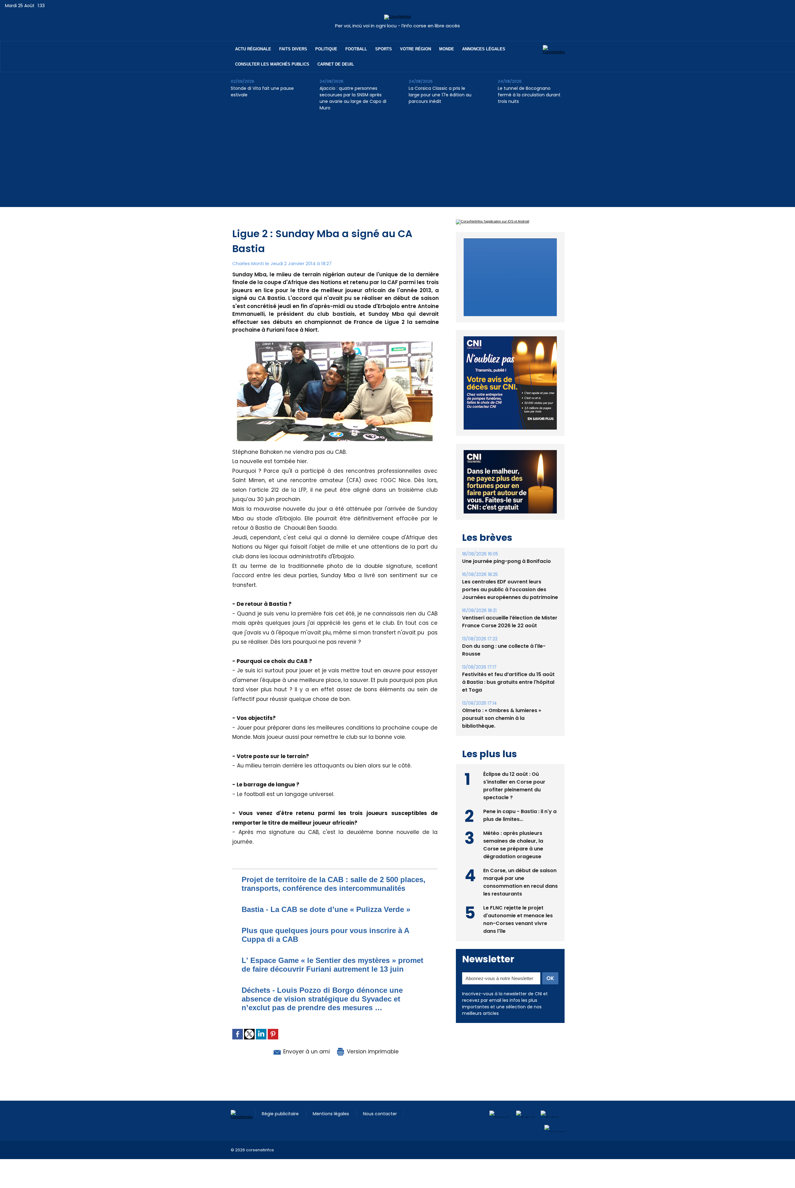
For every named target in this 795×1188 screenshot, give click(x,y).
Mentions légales (331, 1114)
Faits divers (293, 49)
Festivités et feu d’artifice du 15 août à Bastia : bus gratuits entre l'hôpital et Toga (508, 696)
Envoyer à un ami (306, 1051)
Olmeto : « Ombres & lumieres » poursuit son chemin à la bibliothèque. (501, 732)
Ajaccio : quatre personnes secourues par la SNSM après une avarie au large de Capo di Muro (353, 98)
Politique (326, 49)
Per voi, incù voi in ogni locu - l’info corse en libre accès (397, 25)
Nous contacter (380, 1114)
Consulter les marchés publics (272, 64)
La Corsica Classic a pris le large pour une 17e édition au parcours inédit (440, 94)
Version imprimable (372, 1051)
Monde (446, 49)
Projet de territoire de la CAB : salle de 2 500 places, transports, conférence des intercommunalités (333, 883)
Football (356, 49)
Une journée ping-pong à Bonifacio (506, 575)
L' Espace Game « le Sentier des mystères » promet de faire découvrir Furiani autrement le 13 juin (332, 964)
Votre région (415, 49)
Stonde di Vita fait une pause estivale (262, 91)
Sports (383, 49)
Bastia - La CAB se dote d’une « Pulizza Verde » (326, 909)
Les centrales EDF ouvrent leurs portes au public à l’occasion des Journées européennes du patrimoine (510, 603)
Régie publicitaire (281, 1114)
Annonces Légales (483, 49)
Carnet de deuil (335, 64)
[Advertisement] (397, 163)
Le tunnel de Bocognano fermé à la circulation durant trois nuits (529, 94)
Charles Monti (248, 263)
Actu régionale (253, 49)
